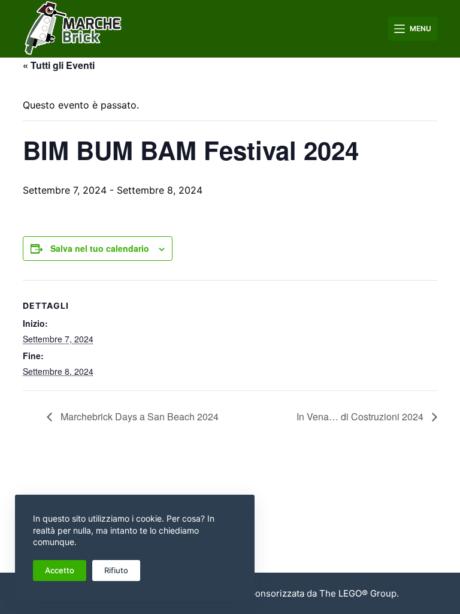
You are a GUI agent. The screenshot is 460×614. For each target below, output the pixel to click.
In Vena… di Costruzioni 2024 (361, 416)
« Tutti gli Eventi (59, 65)
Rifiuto (116, 570)
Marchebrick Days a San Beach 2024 (138, 416)
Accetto (59, 570)
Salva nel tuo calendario (99, 248)
